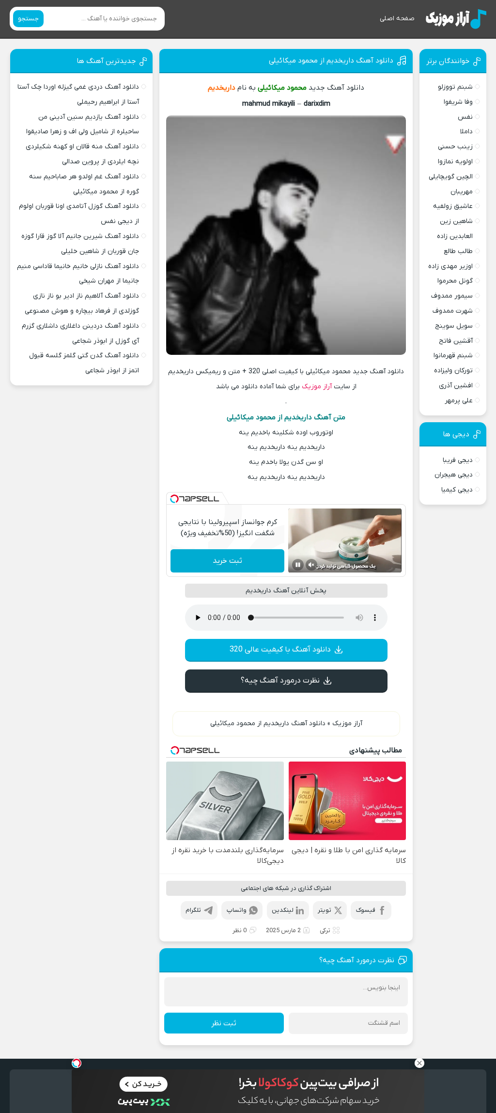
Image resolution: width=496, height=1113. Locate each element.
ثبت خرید (227, 561)
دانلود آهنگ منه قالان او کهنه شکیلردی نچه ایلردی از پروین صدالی (82, 154)
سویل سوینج (454, 326)
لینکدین (283, 910)
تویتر (324, 910)
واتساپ (237, 910)
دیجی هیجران (453, 474)
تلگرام (193, 910)
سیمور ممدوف (452, 296)
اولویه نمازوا (455, 161)
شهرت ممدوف (453, 311)
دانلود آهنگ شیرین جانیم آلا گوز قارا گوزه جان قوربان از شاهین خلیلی (80, 244)
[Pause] (298, 565)
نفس (465, 117)
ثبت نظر (223, 1023)
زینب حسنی (455, 146)
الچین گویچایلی (451, 176)
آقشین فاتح (456, 341)
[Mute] (311, 565)
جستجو (28, 19)
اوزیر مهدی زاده (450, 266)
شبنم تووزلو (455, 87)
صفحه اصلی (397, 18)
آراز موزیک (317, 386)
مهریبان (461, 191)
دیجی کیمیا (457, 489)
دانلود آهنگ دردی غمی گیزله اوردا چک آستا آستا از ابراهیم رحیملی (78, 94)
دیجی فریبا (458, 460)
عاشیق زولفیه (453, 206)
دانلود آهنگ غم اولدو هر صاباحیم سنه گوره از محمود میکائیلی (84, 184)
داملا (466, 131)
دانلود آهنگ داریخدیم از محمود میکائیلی (331, 60)
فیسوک (365, 910)
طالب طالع (458, 251)
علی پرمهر (459, 400)
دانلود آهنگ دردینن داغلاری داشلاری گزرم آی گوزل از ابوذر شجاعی (80, 333)
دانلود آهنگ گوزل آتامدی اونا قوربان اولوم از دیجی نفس (79, 214)
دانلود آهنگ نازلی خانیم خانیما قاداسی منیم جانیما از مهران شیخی (78, 274)
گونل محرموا (455, 281)
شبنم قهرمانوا (453, 355)
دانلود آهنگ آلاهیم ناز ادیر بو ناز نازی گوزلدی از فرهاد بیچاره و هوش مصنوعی (82, 303)
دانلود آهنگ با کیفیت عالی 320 (280, 649)
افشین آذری (456, 385)
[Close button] (419, 1063)
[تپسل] (174, 499)
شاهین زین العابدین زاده (455, 229)
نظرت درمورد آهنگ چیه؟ (280, 680)
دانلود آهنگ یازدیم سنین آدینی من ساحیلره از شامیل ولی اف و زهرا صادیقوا (82, 124)
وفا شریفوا (458, 102)
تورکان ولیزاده (453, 370)
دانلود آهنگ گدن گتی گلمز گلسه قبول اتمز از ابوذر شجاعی (84, 363)
